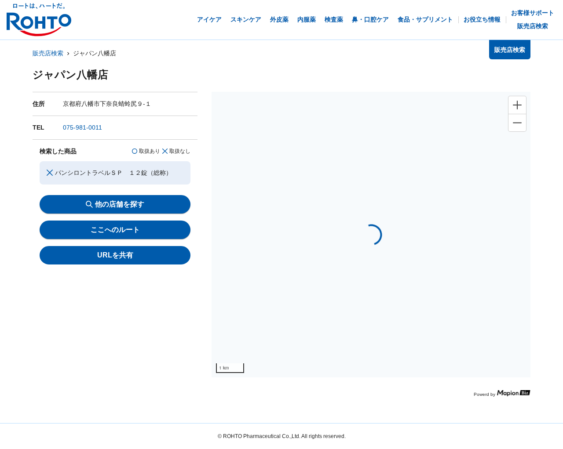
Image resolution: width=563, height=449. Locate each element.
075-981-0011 (82, 127)
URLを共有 (115, 255)
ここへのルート (115, 229)
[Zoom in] (517, 105)
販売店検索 (48, 53)
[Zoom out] (517, 122)
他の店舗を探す (119, 204)
